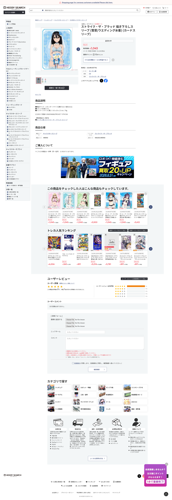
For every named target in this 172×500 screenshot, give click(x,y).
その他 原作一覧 (13, 65)
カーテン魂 (92, 71)
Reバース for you (13, 78)
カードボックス (13, 154)
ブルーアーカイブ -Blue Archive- (17, 42)
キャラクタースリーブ (50, 133)
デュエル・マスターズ (14, 51)
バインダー (11, 158)
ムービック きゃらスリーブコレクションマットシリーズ (19, 136)
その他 (10, 109)
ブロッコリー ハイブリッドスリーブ (18, 127)
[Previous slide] (35, 49)
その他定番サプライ (14, 179)
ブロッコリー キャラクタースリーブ (18, 121)
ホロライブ (11, 40)
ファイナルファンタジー (15, 49)
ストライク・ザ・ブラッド (97, 76)
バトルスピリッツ (13, 96)
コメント (54, 338)
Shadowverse (12, 35)
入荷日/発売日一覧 (13, 192)
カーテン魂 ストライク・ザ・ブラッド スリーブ (52, 120)
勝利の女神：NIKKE (14, 30)
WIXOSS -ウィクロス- (14, 87)
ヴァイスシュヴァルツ (14, 73)
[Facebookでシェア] (106, 80)
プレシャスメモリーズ (14, 76)
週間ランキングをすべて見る (117, 230)
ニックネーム (55, 331)
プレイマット (12, 156)
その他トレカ (12, 101)
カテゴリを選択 (10, 12)
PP (90, 74)
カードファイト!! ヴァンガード (17, 33)
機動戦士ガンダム (13, 53)
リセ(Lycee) (12, 98)
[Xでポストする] (101, 80)
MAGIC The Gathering (15, 55)
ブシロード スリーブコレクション (17, 116)
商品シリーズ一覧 (13, 196)
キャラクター (12, 107)
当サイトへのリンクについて (101, 492)
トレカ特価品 (12, 24)
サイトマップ (116, 492)
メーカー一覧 (12, 194)
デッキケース (12, 152)
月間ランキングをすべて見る (137, 230)
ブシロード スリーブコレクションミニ (19, 118)
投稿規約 (77, 363)
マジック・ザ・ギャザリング (16, 91)
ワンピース (11, 46)
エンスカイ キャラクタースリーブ (17, 129)
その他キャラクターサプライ (16, 161)
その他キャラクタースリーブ (16, 145)
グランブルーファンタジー (15, 58)
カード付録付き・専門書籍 (16, 185)
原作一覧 (11, 199)
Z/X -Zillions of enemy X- (16, 89)
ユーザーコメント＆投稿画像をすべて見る (134, 279)
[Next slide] (78, 49)
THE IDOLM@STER (14, 60)
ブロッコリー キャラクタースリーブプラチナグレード (18, 123)
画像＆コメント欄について (67, 283)
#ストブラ (38, 94)
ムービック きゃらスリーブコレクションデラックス (19, 140)
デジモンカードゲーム (14, 94)
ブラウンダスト (13, 44)
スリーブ (11, 167)
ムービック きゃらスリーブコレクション (19, 132)
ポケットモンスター (14, 37)
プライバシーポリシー (67, 492)
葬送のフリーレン (13, 62)
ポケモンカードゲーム (14, 82)
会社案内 (54, 492)
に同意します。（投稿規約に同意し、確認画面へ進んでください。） (98, 363)
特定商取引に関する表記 (83, 492)
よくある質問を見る (96, 458)
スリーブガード (13, 143)
